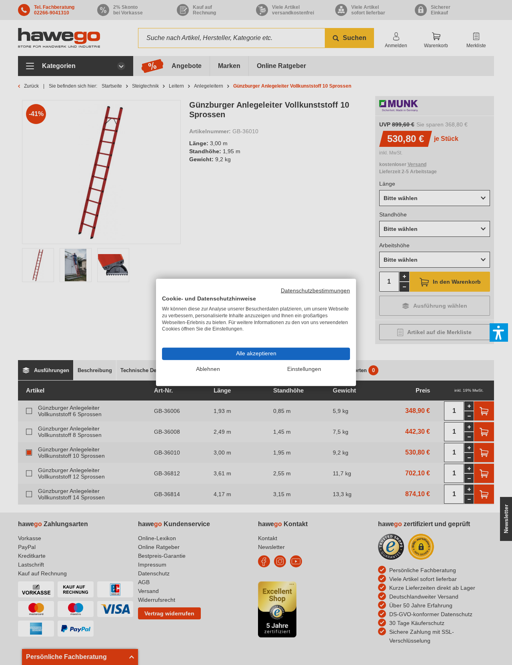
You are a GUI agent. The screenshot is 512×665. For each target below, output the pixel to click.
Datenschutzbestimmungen (315, 291)
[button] (499, 332)
